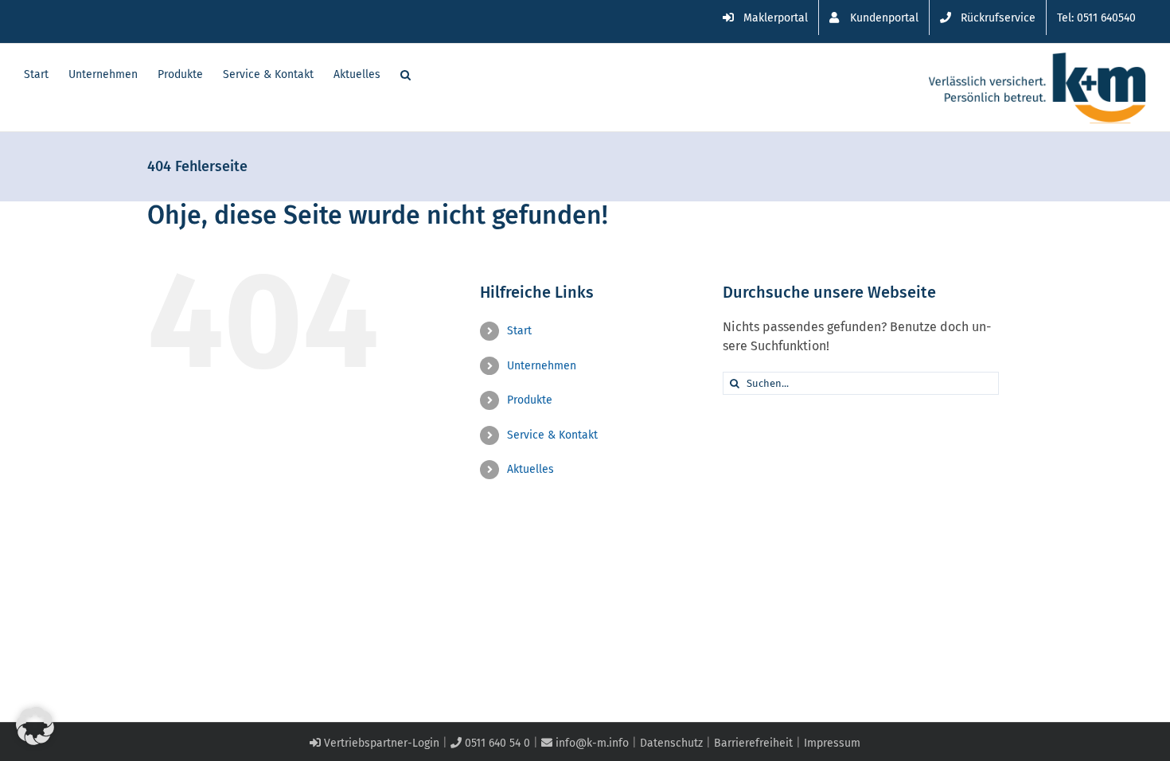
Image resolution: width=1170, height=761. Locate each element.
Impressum (832, 743)
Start (519, 331)
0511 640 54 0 (496, 743)
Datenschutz (671, 743)
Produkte (529, 400)
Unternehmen (541, 366)
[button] (405, 73)
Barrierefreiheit (753, 743)
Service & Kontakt (552, 435)
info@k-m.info (590, 743)
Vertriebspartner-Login (380, 743)
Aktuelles (530, 469)
